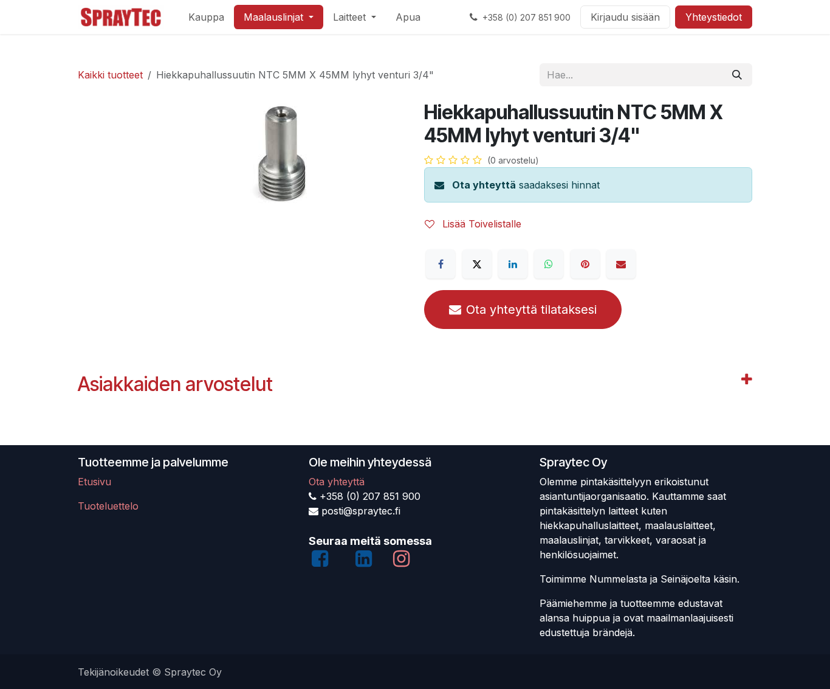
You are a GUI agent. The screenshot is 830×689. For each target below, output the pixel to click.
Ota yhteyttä (484, 185)
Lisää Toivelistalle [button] (480, 224)
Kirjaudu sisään (625, 17)
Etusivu (94, 482)
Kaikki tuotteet (110, 75)
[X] (477, 264)
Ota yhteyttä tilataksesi (531, 309)
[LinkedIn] (512, 264)
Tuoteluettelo (108, 506)
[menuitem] (206, 17)
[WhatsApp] (548, 264)
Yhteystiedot (713, 17)
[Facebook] (440, 264)
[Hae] (737, 74)
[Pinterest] (585, 264)
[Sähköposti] (621, 264)
